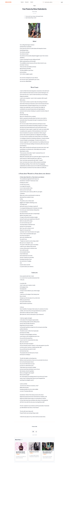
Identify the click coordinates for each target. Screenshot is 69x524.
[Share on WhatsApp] (36, 432)
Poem (34, 5)
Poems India (34, 11)
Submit (31, 2)
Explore (22, 2)
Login (62, 2)
